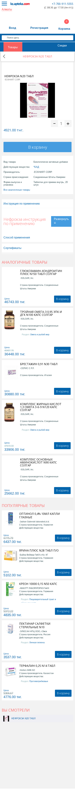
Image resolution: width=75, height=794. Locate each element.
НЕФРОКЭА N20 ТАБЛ (23, 718)
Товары (13, 47)
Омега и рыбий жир (39, 334)
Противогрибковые (38, 681)
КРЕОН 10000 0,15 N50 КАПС (38, 584)
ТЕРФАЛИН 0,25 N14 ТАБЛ (37, 666)
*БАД (36, 167)
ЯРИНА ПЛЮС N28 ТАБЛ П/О (39, 550)
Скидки (62, 45)
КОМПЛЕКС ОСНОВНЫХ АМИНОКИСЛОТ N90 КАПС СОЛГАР (38, 462)
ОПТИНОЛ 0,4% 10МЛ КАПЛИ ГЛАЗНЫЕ (39, 515)
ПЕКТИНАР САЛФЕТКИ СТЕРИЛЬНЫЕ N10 (34, 625)
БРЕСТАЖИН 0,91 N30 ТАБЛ (39, 364)
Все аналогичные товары (16, 189)
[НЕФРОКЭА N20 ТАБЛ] (6, 718)
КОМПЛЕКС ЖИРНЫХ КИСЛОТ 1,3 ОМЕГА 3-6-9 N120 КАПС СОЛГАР (40, 407)
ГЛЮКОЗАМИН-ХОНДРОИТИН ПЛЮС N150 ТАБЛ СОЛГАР (41, 272)
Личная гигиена (37, 642)
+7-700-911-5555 (62, 4)
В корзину (37, 147)
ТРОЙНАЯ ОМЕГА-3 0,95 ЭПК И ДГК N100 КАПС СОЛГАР (41, 313)
